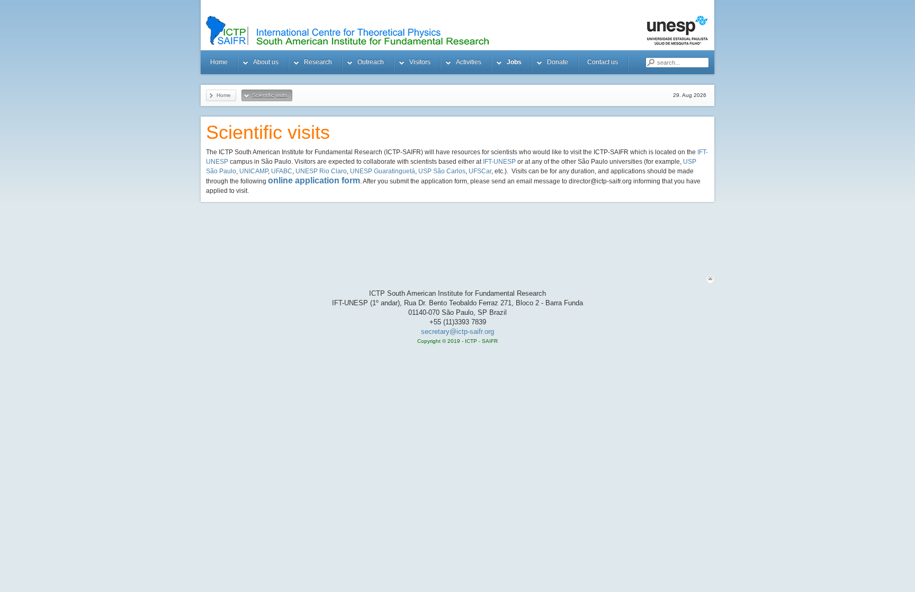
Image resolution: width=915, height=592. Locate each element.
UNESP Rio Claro (321, 171)
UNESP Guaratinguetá (382, 171)
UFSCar (480, 171)
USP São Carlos (441, 171)
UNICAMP (253, 171)
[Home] (470, 30)
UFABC (281, 171)
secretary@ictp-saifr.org (457, 331)
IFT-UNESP (500, 161)
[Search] (650, 62)
